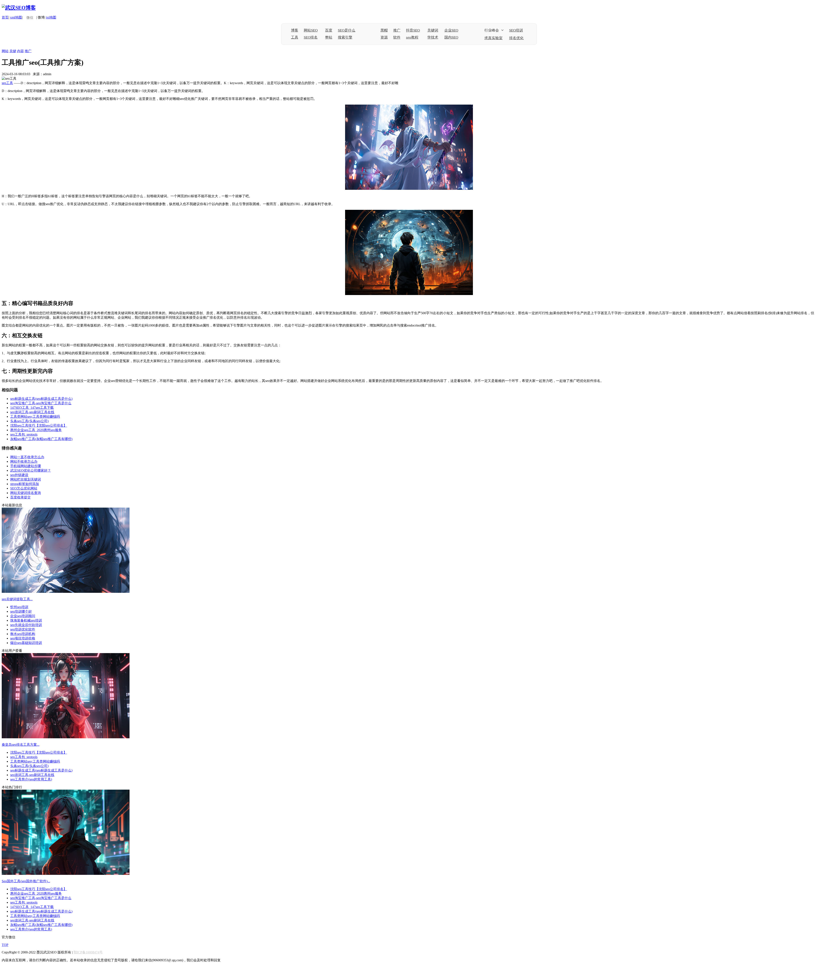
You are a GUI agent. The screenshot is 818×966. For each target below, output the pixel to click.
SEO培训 (516, 30)
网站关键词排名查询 (25, 493)
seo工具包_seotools (23, 434)
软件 (396, 37)
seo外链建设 (19, 475)
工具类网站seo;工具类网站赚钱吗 (35, 416)
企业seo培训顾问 (22, 616)
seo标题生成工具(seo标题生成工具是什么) (41, 398)
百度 (328, 30)
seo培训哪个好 (21, 611)
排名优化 (516, 38)
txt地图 (51, 17)
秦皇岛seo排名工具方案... (20, 744)
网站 (5, 51)
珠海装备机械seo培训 (26, 620)
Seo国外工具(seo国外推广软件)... (26, 881)
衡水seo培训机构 (22, 634)
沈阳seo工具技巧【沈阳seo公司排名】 (38, 425)
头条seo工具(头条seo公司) (29, 421)
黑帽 (384, 30)
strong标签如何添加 (24, 484)
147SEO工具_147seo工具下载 (32, 407)
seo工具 (7, 83)
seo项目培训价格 (22, 638)
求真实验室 (493, 38)
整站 (328, 37)
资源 (384, 37)
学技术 (432, 37)
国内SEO (451, 37)
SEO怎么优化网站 (23, 488)
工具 (294, 37)
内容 (20, 51)
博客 (294, 30)
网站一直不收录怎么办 (27, 457)
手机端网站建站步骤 (25, 466)
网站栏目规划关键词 (25, 479)
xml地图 (16, 17)
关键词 (432, 30)
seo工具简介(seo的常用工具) (31, 779)
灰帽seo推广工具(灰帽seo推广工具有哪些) (41, 439)
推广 (396, 30)
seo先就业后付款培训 (26, 625)
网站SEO (311, 30)
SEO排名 (311, 37)
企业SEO (451, 30)
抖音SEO (413, 30)
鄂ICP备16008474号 (88, 952)
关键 (12, 51)
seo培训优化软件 (22, 629)
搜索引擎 (345, 37)
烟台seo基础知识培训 (26, 643)
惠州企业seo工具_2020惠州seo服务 (36, 430)
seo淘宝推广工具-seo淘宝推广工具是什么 (40, 403)
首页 (5, 17)
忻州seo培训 (19, 607)
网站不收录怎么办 (23, 461)
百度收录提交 (20, 497)
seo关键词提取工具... (17, 599)
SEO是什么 (346, 30)
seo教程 (412, 37)
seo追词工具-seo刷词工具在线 (32, 412)
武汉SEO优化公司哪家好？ (30, 470)
